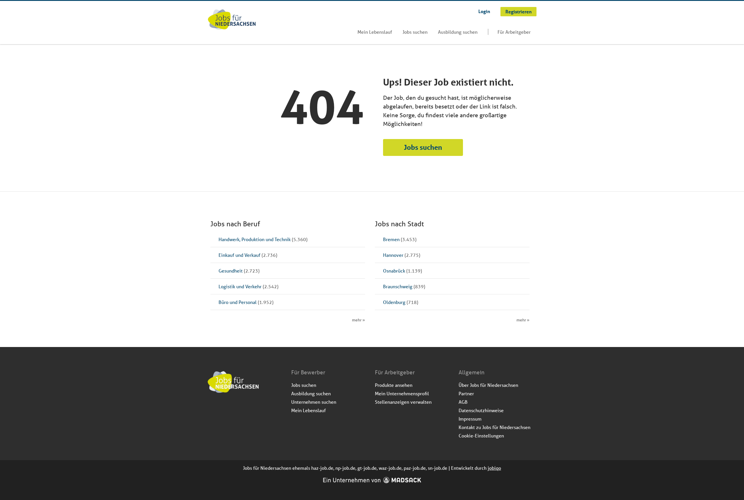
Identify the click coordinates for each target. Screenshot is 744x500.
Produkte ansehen (393, 385)
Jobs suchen (415, 32)
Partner (466, 393)
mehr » (358, 320)
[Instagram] (222, 408)
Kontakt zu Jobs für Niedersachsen (494, 427)
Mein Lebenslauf (374, 32)
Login (484, 11)
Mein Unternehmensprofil (402, 393)
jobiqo (494, 468)
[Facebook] (212, 408)
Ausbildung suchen (457, 32)
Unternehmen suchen (313, 402)
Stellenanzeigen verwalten (403, 402)
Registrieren (518, 11)
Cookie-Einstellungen (481, 436)
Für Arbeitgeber (514, 32)
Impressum (470, 419)
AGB (463, 402)
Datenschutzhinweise (481, 410)
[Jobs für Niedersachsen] (232, 20)
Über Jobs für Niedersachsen (488, 385)
